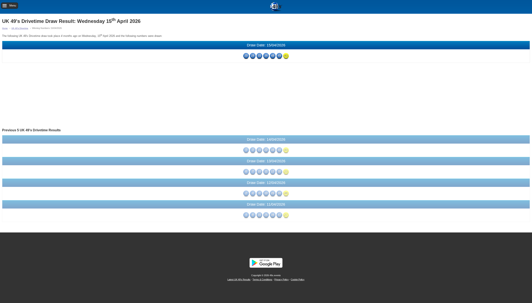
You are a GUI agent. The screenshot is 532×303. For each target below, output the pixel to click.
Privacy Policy (281, 279)
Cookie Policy (297, 279)
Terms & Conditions (262, 279)
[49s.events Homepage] (266, 7)
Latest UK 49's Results (238, 279)
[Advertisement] (266, 95)
